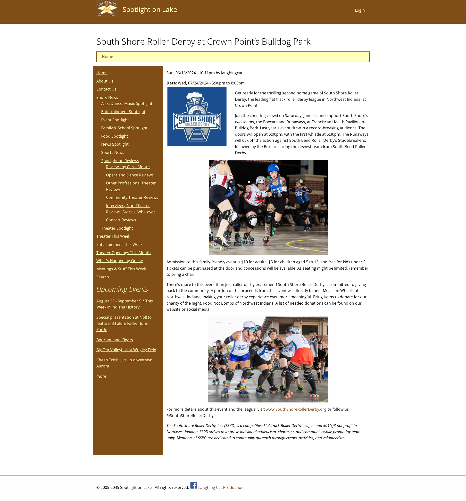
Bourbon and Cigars (114, 339)
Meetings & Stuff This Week (121, 269)
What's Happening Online (119, 260)
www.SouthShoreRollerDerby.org (296, 409)
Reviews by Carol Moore (128, 166)
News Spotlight (115, 144)
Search (102, 277)
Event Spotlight (115, 120)
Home (107, 56)
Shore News (107, 97)
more (101, 376)
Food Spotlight (114, 136)
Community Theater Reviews (132, 197)
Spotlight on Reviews (120, 160)
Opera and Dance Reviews (130, 175)
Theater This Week (113, 236)
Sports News (112, 152)
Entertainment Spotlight (123, 111)
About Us (104, 81)
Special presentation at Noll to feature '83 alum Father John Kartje (124, 323)
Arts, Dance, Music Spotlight (126, 103)
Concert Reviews (121, 220)
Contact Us (106, 89)
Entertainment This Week (119, 244)
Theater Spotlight (117, 228)
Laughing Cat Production (221, 487)
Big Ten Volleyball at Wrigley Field (126, 349)
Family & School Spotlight (124, 128)
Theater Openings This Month (123, 252)
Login (360, 10)
